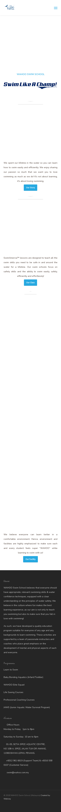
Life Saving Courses (13, 692)
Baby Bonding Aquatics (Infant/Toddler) (23, 677)
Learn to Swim (11, 669)
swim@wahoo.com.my (17, 772)
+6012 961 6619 (14, 760)
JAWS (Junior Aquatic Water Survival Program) (27, 707)
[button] (55, 7)
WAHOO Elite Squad (14, 684)
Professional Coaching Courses (19, 699)
